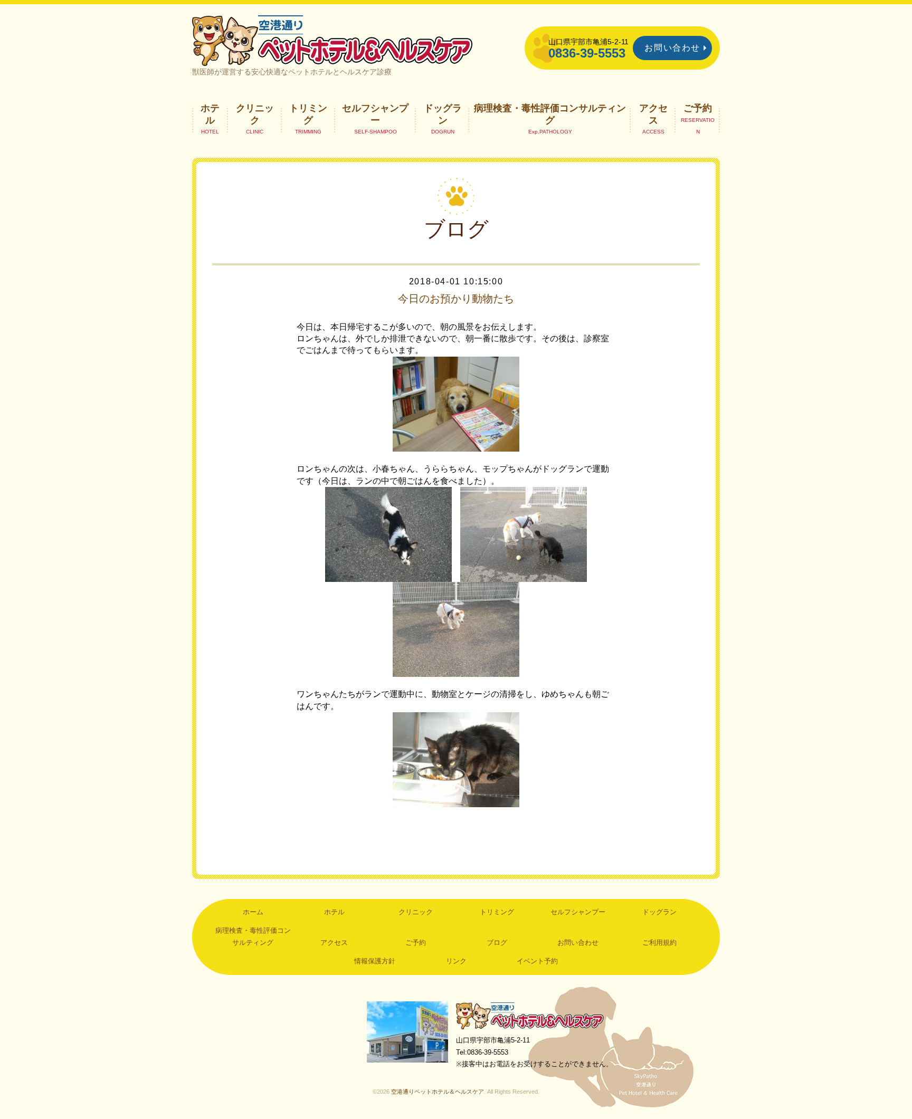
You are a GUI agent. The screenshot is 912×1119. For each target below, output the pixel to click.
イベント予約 (537, 961)
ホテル (210, 114)
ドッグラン (443, 114)
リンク (456, 961)
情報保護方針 (374, 961)
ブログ (497, 942)
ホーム (253, 912)
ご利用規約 (659, 942)
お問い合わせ (672, 47)
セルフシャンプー (375, 114)
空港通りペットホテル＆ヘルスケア (530, 1015)
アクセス (653, 114)
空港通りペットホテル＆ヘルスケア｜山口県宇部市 (332, 39)
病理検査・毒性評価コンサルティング (550, 114)
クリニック (255, 114)
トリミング (308, 114)
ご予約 (697, 108)
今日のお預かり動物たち (456, 298)
